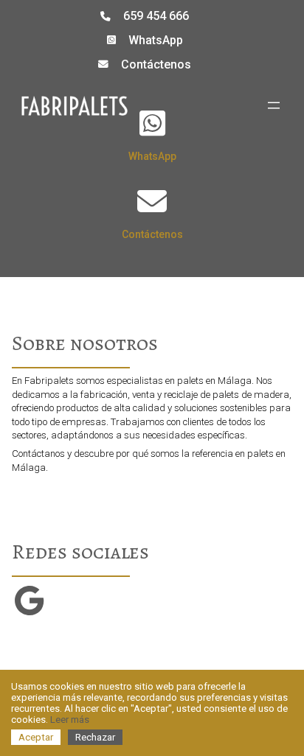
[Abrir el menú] (274, 105)
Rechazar (95, 737)
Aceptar (35, 737)
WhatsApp (155, 40)
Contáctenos (156, 64)
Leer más (69, 719)
